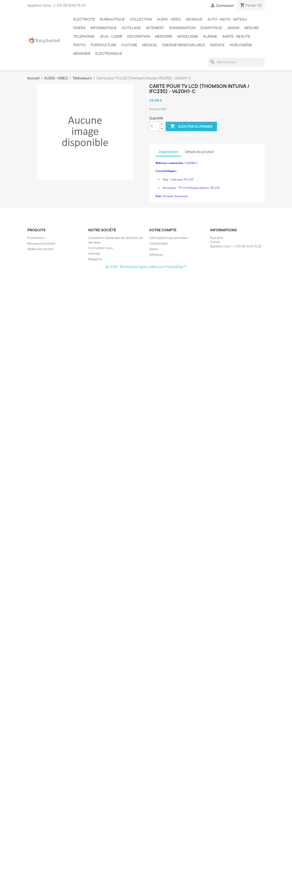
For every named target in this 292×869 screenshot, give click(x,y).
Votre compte (163, 230)
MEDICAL (150, 45)
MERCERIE (164, 36)
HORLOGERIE (241, 45)
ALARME (210, 36)
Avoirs (153, 249)
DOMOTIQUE (211, 27)
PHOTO (79, 45)
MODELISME (187, 36)
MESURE (251, 27)
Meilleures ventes (40, 249)
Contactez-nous (100, 248)
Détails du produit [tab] (199, 152)
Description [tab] (168, 152)
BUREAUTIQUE (112, 19)
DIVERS (79, 27)
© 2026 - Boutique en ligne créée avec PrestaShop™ (146, 266)
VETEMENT (155, 27)
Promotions (35, 238)
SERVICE (217, 45)
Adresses (156, 255)
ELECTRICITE (84, 19)
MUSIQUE (194, 19)
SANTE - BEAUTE (236, 36)
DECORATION (138, 36)
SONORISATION (182, 27)
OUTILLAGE (131, 27)
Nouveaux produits (41, 243)
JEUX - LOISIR (111, 36)
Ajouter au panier (191, 126)
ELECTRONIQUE (108, 53)
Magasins (95, 259)
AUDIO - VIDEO (169, 19)
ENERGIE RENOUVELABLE (183, 45)
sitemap (94, 253)
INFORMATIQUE (104, 27)
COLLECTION (141, 19)
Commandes (158, 243)
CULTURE (129, 45)
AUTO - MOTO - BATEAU (227, 19)
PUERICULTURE (104, 45)
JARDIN (233, 27)
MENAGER (81, 53)
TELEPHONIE (84, 36)
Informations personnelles (168, 238)
